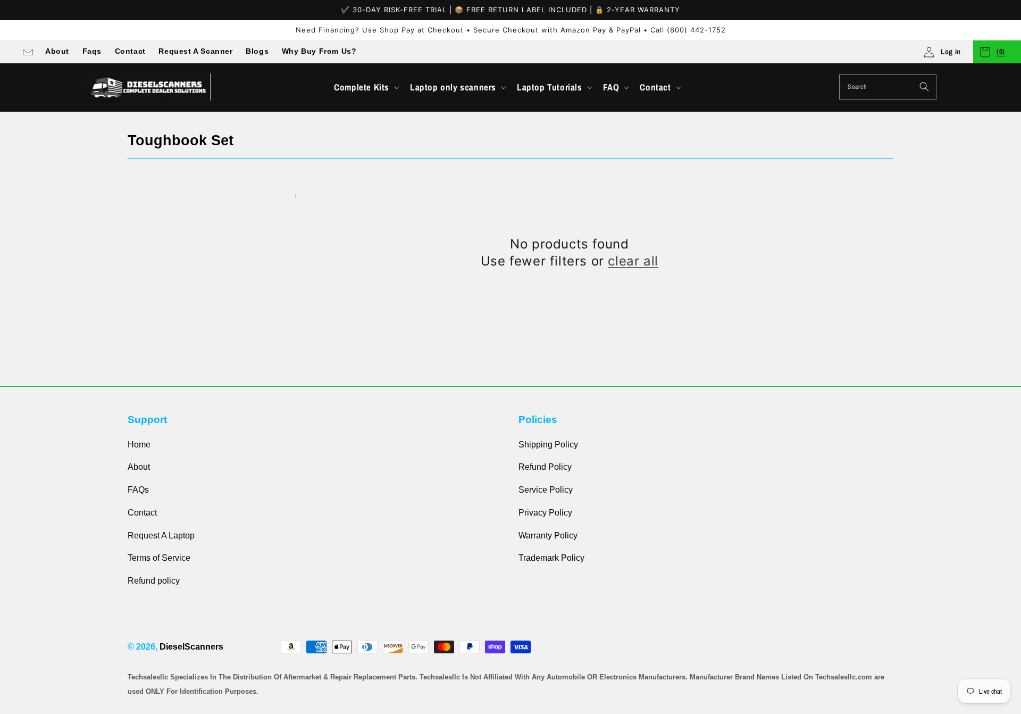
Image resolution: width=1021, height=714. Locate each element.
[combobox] (888, 87)
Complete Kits (361, 87)
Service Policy (545, 489)
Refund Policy (545, 466)
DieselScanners (191, 646)
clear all (633, 261)
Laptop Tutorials (549, 87)
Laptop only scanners (453, 87)
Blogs (257, 51)
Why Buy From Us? (319, 51)
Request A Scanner (195, 51)
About (57, 51)
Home (139, 444)
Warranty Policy (548, 535)
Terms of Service (159, 557)
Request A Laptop (161, 535)
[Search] (924, 86)
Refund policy (154, 580)
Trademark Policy (551, 557)
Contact (130, 51)
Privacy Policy (545, 512)
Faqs (92, 51)
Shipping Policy (548, 444)
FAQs (138, 489)
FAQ (611, 87)
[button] (366, 87)
